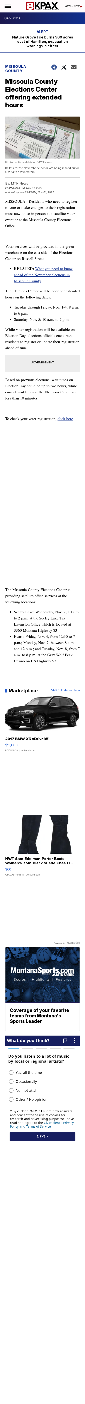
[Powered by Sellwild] (73, 943)
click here (65, 418)
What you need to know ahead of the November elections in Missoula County (43, 274)
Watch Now (72, 6)
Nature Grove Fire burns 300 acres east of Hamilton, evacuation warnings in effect (42, 41)
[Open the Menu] (7, 6)
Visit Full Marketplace (65, 690)
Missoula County (15, 68)
